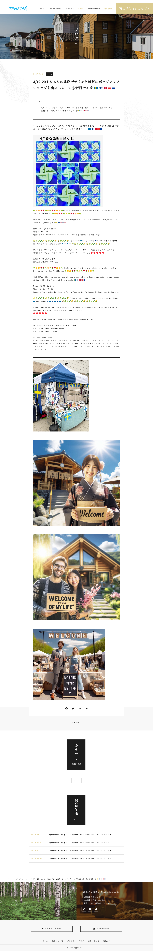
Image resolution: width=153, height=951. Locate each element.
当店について (56, 8)
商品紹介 (108, 8)
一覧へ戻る (76, 723)
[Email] (80, 709)
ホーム (43, 8)
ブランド (70, 8)
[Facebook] (66, 709)
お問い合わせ (94, 8)
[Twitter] (73, 709)
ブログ (81, 8)
